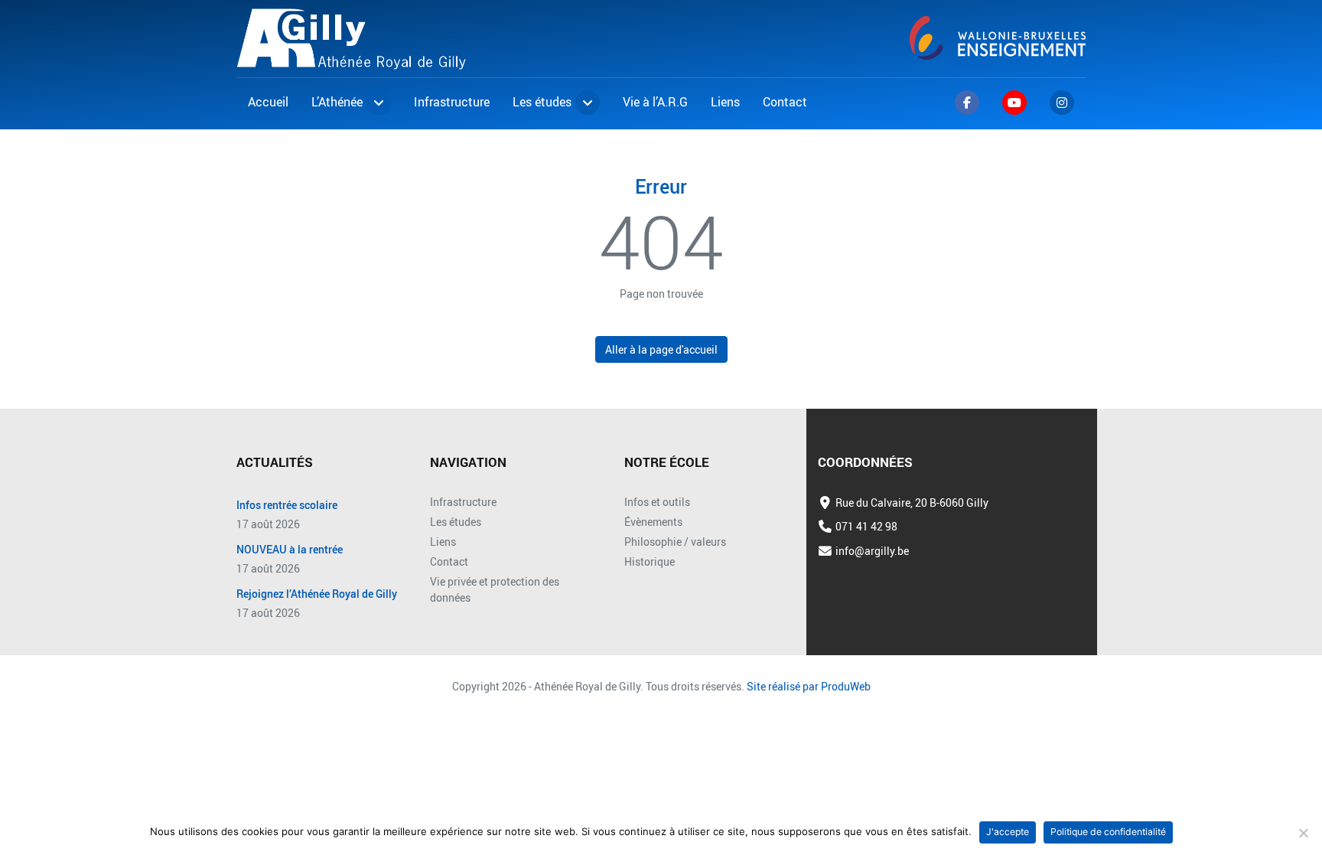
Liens (443, 541)
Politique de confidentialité (1108, 831)
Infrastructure (463, 501)
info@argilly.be (872, 550)
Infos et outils (657, 501)
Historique (649, 561)
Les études (455, 521)
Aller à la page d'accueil (661, 349)
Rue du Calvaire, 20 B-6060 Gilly (911, 502)
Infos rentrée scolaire (286, 505)
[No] (1303, 832)
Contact (449, 561)
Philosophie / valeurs (675, 541)
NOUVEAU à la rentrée (289, 549)
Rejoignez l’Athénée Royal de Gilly (316, 594)
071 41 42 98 (866, 526)
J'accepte (1007, 831)
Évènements (653, 521)
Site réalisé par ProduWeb (809, 686)
